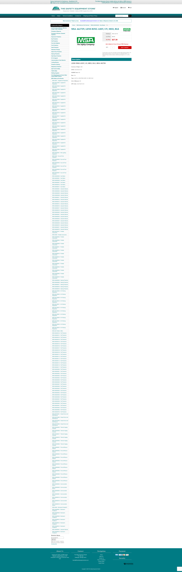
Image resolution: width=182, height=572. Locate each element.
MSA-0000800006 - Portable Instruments (58, 244)
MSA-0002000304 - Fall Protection (59, 392)
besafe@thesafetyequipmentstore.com (81, 560)
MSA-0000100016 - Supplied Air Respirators (58, 113)
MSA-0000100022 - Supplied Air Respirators (58, 126)
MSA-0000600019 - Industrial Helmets (60, 210)
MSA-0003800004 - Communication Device (59, 484)
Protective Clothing (55, 64)
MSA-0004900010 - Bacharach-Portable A (58, 520)
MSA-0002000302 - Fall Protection (59, 388)
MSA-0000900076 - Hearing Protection (60, 286)
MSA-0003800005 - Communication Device (59, 488)
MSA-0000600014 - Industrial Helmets (60, 203)
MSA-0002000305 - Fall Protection (59, 394)
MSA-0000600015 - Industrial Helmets (60, 206)
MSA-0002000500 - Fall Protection (59, 409)
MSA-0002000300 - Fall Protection (59, 386)
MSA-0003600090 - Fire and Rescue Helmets (59, 478)
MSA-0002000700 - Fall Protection (59, 411)
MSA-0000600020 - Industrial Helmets (60, 212)
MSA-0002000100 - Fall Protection (59, 333)
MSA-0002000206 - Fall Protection (59, 382)
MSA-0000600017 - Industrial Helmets (60, 208)
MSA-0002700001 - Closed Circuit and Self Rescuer (60, 414)
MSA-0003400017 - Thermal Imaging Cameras (59, 434)
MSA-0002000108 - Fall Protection (59, 350)
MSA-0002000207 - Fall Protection (59, 384)
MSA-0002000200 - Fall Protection (59, 369)
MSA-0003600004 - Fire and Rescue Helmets (59, 458)
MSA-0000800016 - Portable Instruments (58, 254)
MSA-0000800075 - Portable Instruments (58, 277)
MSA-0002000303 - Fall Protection (59, 390)
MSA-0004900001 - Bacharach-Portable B (58, 510)
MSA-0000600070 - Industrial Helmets (60, 225)
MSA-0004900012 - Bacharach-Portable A (58, 523)
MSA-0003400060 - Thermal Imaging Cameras (59, 444)
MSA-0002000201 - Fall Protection (59, 371)
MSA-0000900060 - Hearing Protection (60, 282)
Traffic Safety (54, 70)
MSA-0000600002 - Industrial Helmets (60, 191)
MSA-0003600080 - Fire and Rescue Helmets (59, 471)
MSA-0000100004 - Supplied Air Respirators (58, 83)
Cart (130, 7)
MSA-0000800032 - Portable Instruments (58, 267)
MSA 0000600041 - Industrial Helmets (60, 529)
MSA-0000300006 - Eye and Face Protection (59, 170)
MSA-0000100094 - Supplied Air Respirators (58, 150)
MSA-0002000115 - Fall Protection (59, 362)
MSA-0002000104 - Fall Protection (59, 341)
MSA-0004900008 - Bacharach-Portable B (58, 513)
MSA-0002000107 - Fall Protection (59, 348)
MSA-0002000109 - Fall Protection (59, 352)
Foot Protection (54, 45)
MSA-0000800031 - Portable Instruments (58, 264)
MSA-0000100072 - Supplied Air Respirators (58, 146)
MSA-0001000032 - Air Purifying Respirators (59, 325)
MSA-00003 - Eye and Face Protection (58, 156)
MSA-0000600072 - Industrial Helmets (60, 229)
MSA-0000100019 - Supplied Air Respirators (58, 123)
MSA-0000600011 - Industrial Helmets (60, 197)
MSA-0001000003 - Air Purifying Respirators (59, 295)
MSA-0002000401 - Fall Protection (59, 405)
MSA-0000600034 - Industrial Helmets (60, 218)
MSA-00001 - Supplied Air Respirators (60, 80)
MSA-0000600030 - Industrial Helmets (60, 216)
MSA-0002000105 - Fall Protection (59, 343)
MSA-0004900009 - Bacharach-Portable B (58, 516)
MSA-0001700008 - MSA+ (57, 331)
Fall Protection (54, 41)
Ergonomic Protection (56, 36)
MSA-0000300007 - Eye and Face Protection (59, 173)
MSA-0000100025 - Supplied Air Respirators (58, 133)
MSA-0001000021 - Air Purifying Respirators (59, 315)
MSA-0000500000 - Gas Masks (58, 176)
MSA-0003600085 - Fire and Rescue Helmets (59, 474)
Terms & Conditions (68, 16)
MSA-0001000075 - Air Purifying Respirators (59, 328)
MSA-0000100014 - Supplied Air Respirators (58, 110)
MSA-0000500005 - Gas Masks (58, 180)
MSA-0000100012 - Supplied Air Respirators (58, 106)
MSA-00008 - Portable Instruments (59, 234)
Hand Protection (55, 47)
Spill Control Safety (55, 68)
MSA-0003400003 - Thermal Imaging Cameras (59, 428)
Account (124, 7)
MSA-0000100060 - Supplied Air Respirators (58, 136)
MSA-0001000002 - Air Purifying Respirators (59, 291)
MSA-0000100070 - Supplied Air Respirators (58, 143)
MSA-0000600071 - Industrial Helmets (60, 227)
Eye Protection (54, 39)
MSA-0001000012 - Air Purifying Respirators (59, 308)
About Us (101, 556)
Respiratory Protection (56, 66)
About (58, 16)
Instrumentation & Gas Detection (58, 60)
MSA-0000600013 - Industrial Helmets (60, 201)
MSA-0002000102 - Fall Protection (59, 337)
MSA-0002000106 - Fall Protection (59, 345)
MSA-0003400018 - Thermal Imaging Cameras (59, 438)
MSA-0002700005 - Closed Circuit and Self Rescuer (60, 421)
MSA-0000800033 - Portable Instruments (58, 271)
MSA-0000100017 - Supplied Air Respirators (58, 116)
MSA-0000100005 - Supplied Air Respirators (58, 86)
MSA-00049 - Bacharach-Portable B (59, 507)
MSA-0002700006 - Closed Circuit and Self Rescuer (60, 424)
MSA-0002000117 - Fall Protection (59, 367)
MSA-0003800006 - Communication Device (59, 491)
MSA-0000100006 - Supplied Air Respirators (58, 90)
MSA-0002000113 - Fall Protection (59, 358)
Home (53, 16)
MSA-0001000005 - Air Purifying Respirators (59, 298)
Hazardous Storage (55, 49)
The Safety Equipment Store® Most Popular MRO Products (59, 75)
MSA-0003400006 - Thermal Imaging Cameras (59, 431)
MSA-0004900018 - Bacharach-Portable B (58, 532)
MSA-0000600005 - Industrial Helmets (60, 193)
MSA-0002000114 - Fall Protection (59, 360)
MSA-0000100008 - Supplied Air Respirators (58, 96)
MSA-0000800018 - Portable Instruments (58, 257)
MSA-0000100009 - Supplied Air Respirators (58, 100)
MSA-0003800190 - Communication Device (59, 504)
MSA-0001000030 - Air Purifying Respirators (59, 318)
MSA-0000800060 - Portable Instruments (58, 274)
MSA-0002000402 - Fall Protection (59, 407)
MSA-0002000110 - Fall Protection (59, 354)
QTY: (107, 47)
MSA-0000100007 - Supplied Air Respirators (58, 93)
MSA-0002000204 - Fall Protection (59, 377)
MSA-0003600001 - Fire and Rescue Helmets (59, 448)
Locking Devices (55, 62)
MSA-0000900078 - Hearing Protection (60, 288)
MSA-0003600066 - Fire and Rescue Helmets (59, 468)
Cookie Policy (101, 563)
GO (130, 15)
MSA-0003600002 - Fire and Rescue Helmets (59, 451)
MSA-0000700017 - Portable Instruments (58, 232)
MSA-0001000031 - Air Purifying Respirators (59, 321)
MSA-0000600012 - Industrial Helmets (60, 199)
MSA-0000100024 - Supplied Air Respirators (58, 130)
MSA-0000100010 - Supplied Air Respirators (58, 103)
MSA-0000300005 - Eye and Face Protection (59, 166)
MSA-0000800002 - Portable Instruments (58, 237)
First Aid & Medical (55, 43)
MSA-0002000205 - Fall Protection (59, 380)
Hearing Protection (55, 53)
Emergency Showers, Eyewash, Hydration (58, 34)
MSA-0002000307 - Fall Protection (59, 399)
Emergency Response (56, 31)
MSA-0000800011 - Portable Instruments (58, 247)
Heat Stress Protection (56, 56)
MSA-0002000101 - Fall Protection (59, 335)
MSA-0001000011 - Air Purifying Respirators (59, 305)
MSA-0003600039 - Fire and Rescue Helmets (59, 464)
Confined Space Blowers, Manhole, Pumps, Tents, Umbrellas (59, 28)
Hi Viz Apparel (54, 58)
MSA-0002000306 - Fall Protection (59, 397)
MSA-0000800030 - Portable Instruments (58, 261)
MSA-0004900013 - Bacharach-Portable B (58, 526)
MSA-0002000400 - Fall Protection (59, 403)
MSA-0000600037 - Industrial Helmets (60, 220)
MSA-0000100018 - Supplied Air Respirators (58, 120)
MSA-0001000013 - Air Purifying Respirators (59, 311)
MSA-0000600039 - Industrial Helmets (60, 223)
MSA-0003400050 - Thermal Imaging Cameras (59, 441)
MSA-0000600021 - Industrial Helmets (60, 214)
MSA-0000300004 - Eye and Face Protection (59, 163)
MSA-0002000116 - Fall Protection (59, 365)
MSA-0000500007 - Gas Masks (58, 182)
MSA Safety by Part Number (57, 78)
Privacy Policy (101, 561)
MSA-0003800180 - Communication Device (59, 501)
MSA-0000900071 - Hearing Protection (60, 284)
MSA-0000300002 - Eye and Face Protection (59, 160)
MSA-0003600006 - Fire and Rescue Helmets (59, 461)
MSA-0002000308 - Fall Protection (59, 401)
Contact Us (78, 16)
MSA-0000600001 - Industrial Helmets (60, 188)
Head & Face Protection (56, 51)
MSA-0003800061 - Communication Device (59, 494)
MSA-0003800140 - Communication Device (59, 498)
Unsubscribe (54, 544)
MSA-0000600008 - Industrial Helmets (60, 195)
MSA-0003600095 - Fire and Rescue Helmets (59, 481)
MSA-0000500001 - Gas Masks (58, 178)
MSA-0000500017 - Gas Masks (58, 186)
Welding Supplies (55, 73)
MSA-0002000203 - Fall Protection (59, 375)
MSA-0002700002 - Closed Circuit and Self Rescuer (60, 418)
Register (116, 7)
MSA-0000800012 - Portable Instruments (58, 251)
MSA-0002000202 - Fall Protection (59, 373)
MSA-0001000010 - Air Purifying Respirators (59, 301)
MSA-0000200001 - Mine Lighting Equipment (59, 153)
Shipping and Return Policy (90, 16)
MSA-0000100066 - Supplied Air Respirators (58, 140)
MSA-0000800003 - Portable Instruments (58, 241)
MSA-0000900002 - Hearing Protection (60, 280)
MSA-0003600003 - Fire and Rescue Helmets (59, 454)
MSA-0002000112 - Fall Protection (59, 356)
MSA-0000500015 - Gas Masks (58, 184)
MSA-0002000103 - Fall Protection (59, 339)
